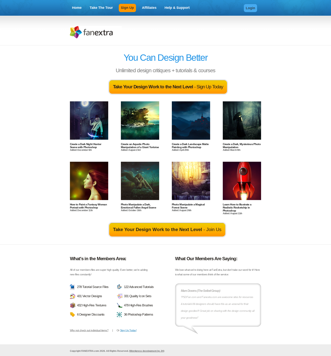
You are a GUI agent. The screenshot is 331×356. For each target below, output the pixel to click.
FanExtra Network (96, 32)
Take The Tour (101, 8)
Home (77, 8)
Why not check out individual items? (89, 330)
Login (250, 8)
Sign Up (127, 8)
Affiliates (149, 8)
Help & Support (177, 8)
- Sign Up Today (168, 86)
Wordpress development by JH (147, 351)
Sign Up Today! (128, 330)
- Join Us (167, 229)
